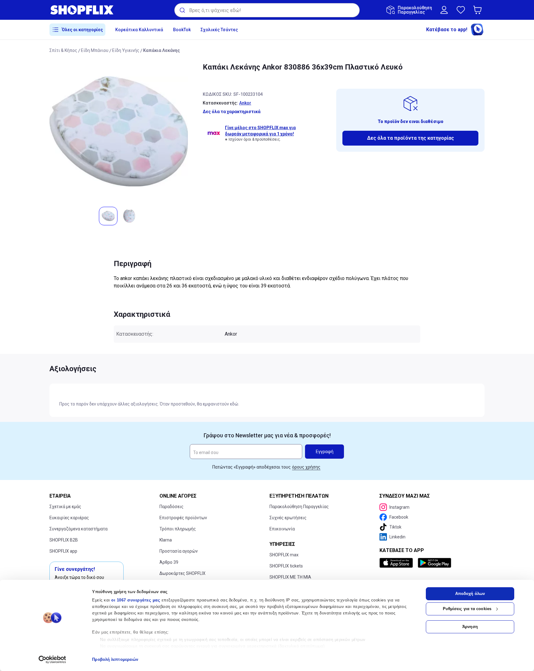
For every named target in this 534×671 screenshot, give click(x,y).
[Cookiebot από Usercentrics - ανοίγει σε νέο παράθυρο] (52, 660)
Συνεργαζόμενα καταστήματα (78, 528)
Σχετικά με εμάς (65, 506)
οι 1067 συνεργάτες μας (135, 600)
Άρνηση (470, 626)
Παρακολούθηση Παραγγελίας (299, 506)
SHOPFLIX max (284, 554)
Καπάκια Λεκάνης (161, 50)
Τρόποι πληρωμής (177, 528)
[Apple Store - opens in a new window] (397, 562)
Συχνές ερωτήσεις (288, 517)
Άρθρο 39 (168, 562)
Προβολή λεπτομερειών (115, 659)
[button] (479, 10)
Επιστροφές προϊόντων (183, 517)
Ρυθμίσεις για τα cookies (467, 608)
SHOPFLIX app (63, 551)
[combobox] (267, 10)
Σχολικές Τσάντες (219, 29)
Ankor (245, 102)
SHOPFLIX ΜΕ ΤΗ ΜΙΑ (290, 577)
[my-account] (444, 10)
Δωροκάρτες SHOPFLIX (182, 573)
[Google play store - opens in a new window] (434, 562)
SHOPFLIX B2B (63, 539)
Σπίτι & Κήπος (63, 50)
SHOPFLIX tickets (286, 565)
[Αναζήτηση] (182, 10)
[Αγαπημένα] (460, 10)
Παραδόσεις (171, 506)
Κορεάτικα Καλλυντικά (139, 29)
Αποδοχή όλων (470, 593)
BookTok (182, 29)
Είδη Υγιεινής (125, 50)
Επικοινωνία (282, 528)
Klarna (165, 539)
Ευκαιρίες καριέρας (69, 517)
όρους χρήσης (306, 467)
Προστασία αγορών (178, 551)
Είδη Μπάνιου (94, 50)
